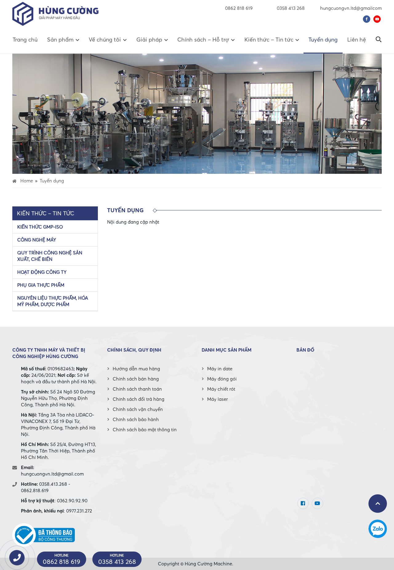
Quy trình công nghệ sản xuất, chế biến (49, 256)
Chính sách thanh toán (137, 389)
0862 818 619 (239, 8)
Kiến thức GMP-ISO (40, 226)
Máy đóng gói (222, 378)
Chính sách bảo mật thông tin (145, 429)
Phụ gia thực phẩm (40, 285)
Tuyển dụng (323, 39)
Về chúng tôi (105, 39)
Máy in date (219, 368)
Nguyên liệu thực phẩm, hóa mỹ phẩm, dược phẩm (52, 301)
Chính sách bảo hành (136, 419)
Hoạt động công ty (41, 272)
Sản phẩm (60, 39)
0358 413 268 (290, 8)
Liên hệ (356, 39)
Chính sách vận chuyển (138, 409)
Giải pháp (149, 39)
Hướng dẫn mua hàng (136, 368)
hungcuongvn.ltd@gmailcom (351, 8)
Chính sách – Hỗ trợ (203, 39)
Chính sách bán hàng (136, 378)
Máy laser (217, 399)
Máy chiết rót (221, 389)
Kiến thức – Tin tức (268, 39)
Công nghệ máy (36, 239)
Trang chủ (25, 39)
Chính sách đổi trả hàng (138, 399)
